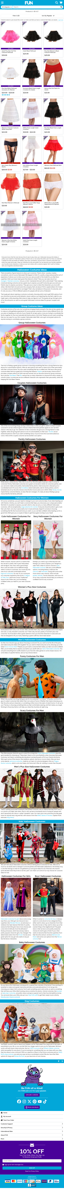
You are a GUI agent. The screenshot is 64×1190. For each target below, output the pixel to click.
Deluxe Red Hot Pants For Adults (52, 89)
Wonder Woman (15, 923)
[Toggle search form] (56, 3)
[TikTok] (45, 1102)
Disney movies (57, 490)
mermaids (44, 571)
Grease (39, 371)
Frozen (20, 935)
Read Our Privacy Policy (32, 1171)
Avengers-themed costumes (10, 281)
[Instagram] (24, 1102)
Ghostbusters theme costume (10, 997)
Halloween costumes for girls (10, 919)
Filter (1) (15, 15)
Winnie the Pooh (19, 1056)
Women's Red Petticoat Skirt (53, 165)
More (2, 1139)
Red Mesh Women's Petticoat (10, 203)
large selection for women (29, 507)
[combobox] (36, 7)
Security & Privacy (6, 1127)
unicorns (35, 571)
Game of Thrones (46, 815)
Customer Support (7, 1124)
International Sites (7, 1131)
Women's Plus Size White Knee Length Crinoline (9, 241)
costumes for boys (50, 919)
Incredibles (24, 488)
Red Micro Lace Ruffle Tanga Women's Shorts (31, 203)
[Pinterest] (35, 1102)
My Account (7, 1116)
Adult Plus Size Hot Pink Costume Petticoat (9, 51)
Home (5, 1113)
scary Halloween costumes (46, 753)
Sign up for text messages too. (14, 1164)
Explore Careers (32, 1095)
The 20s (50, 431)
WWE (39, 815)
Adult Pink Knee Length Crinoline (30, 241)
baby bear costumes (8, 993)
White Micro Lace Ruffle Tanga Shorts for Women (51, 203)
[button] (61, 3)
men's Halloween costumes (51, 649)
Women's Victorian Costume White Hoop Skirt (10, 128)
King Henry (10, 817)
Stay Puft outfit (33, 995)
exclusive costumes (16, 761)
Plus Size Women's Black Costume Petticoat (51, 51)
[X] (29, 1102)
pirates (35, 575)
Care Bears (12, 375)
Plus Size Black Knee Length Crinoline (52, 128)
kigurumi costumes (7, 573)
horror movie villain (11, 647)
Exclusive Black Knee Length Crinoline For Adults (31, 89)
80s (20, 375)
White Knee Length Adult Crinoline (30, 128)
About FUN (4, 1135)
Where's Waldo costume (51, 1048)
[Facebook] (19, 1102)
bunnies (59, 991)
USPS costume (34, 1048)
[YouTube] (40, 1102)
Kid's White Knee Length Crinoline (30, 166)
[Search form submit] (61, 7)
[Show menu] (2, 3)
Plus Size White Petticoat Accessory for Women (9, 89)
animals (40, 575)
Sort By (47, 15)
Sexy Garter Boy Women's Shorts (9, 166)
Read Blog (33, 1107)
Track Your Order (8, 1120)
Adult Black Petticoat (29, 51)
